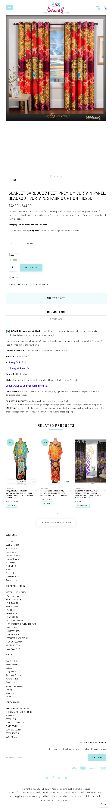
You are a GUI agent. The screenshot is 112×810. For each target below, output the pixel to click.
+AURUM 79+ (11, 610)
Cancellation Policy (13, 555)
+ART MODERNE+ (13, 603)
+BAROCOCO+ (11, 613)
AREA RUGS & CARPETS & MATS (19, 708)
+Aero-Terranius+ (13, 596)
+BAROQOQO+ (10, 488)
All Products (11, 562)
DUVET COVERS (12, 726)
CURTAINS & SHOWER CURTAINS (19, 712)
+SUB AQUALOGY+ (13, 649)
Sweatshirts (10, 682)
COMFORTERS (11, 737)
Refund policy (11, 552)
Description (56, 311)
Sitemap (9, 569)
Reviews (56, 319)
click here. (75, 230)
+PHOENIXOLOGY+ (13, 645)
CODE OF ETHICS (13, 545)
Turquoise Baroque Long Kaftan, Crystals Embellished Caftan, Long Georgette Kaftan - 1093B (19, 494)
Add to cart (47, 503)
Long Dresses (11, 672)
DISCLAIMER (11, 566)
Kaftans (9, 668)
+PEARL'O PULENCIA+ (14, 642)
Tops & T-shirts (12, 661)
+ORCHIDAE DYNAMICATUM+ (17, 638)
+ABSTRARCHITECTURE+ (16, 592)
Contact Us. (10, 573)
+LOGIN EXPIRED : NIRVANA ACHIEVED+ (21, 624)
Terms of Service (12, 559)
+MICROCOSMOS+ (13, 631)
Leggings (9, 689)
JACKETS (10, 696)
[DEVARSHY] (56, 7)
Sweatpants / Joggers (14, 686)
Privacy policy (11, 548)
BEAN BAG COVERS (14, 730)
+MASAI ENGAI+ (12, 627)
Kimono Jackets (12, 679)
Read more (11, 505)
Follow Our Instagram (56, 523)
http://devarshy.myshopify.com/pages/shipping (51, 411)
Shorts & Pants (12, 664)
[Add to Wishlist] (36, 491)
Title (11, 243)
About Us (9, 541)
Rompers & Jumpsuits (14, 675)
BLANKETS (10, 715)
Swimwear (10, 693)
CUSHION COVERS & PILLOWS (18, 722)
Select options (82, 505)
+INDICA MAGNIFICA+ (14, 620)
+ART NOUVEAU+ (13, 606)
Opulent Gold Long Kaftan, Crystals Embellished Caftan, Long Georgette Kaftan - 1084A (53, 493)
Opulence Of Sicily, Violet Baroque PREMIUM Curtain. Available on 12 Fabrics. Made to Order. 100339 (88, 494)
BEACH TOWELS (12, 733)
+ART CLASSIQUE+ (13, 599)
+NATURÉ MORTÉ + (13, 635)
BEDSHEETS (11, 719)
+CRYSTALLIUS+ (12, 617)
